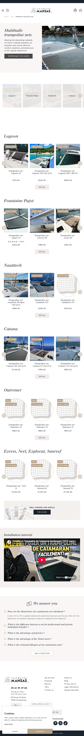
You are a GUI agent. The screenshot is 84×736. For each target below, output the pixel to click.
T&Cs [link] (47, 687)
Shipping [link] (48, 681)
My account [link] (49, 678)
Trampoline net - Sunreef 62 (42, 487)
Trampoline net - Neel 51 (16, 487)
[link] (75, 10)
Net (12, 17)
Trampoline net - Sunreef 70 (67, 487)
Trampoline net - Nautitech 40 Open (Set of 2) (16, 302)
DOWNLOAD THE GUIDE (18, 56)
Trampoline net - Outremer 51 (67, 426)
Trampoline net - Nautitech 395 (67, 301)
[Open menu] (3, 10)
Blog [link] (66, 681)
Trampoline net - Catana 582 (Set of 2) (16, 364)
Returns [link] (48, 684)
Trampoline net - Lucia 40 (67, 236)
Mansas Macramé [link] (71, 690)
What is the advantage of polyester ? (26, 633)
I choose (15, 731)
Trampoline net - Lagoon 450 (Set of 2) (42, 172)
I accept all (40, 731)
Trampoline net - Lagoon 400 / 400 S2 (68, 172)
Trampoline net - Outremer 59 (16, 426)
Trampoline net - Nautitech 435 (42, 301)
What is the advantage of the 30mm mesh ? (29, 639)
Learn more (8, 724)
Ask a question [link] (42, 653)
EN (15, 705)
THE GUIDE (42, 512)
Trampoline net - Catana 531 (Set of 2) (68, 364)
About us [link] (68, 678)
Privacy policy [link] (70, 684)
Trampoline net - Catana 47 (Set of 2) (42, 364)
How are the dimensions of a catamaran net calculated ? (36, 611)
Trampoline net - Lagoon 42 (16, 172)
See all (42, 187)
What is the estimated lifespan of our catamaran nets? (35, 644)
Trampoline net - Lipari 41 (16, 236)
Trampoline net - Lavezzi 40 (42, 236)
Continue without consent (40, 704)
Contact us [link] (49, 690)
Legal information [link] (71, 687)
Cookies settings (58, 733)
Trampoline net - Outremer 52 (42, 426)
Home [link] (6, 17)
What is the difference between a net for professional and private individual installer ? (40, 625)
